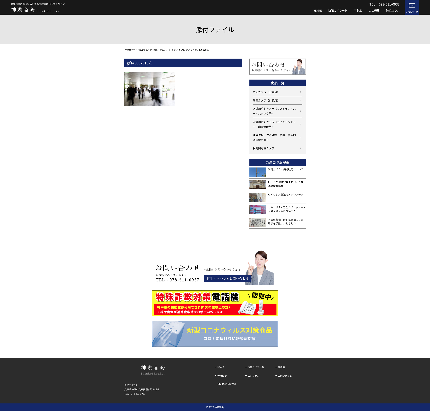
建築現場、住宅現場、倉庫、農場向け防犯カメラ (274, 137)
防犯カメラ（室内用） (266, 92)
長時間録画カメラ (263, 148)
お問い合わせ (285, 375)
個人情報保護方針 (226, 384)
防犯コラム (393, 10)
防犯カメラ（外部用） (266, 100)
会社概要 (374, 10)
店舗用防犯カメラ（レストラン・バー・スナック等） (274, 111)
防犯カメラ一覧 (337, 10)
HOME (318, 10)
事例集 (358, 10)
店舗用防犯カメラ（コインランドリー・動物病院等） (274, 124)
